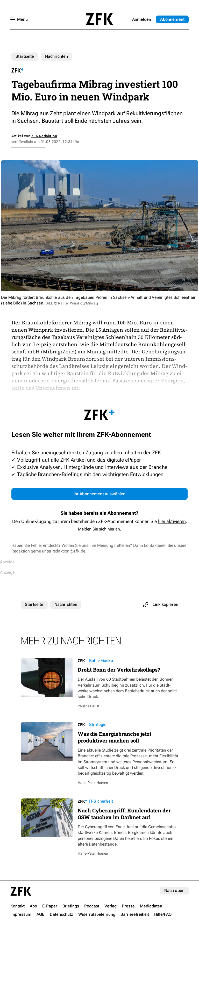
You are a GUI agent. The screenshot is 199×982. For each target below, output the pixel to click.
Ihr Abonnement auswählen (100, 493)
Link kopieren (165, 604)
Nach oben (174, 890)
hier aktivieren (172, 521)
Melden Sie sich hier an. (99, 529)
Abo (172, 19)
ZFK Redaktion (44, 136)
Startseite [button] (99, 19)
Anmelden (141, 19)
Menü (22, 19)
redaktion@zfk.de (68, 551)
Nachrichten (56, 56)
